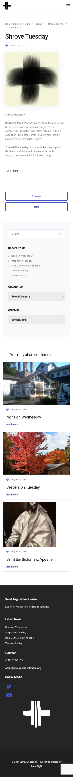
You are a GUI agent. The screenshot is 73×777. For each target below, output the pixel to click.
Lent (15, 170)
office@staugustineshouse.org (23, 668)
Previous (36, 196)
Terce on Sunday (19, 270)
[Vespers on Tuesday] (36, 453)
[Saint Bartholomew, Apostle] (29, 524)
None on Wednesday (22, 256)
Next (36, 206)
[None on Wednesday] (36, 383)
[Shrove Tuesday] (31, 80)
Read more (12, 424)
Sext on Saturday (20, 275)
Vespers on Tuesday (21, 261)
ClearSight (36, 766)
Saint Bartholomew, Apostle (25, 265)
